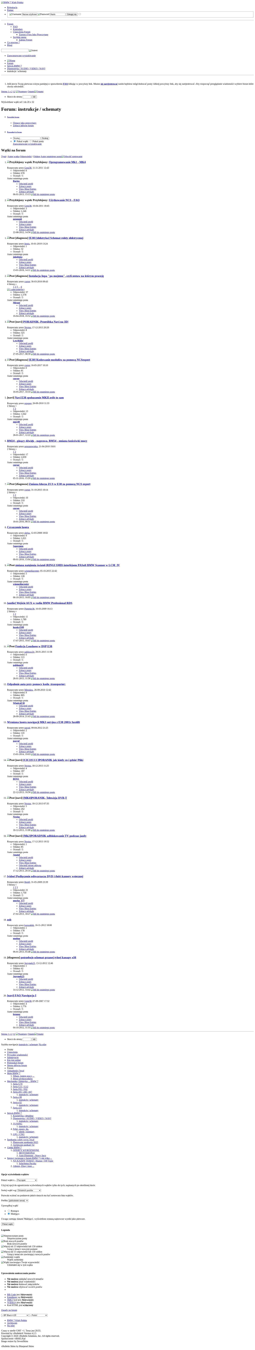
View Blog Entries (27, 189)
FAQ (15, 26)
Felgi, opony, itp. (21, 1129)
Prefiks (4, 1200)
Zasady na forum (9, 1310)
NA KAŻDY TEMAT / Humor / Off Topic (33, 1161)
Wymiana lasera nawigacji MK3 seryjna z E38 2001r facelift (43, 722)
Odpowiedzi (26, 156)
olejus (27, 533)
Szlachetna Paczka (27, 1163)
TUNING (17, 1123)
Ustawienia (12, 1052)
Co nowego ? (13, 42)
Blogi (9, 45)
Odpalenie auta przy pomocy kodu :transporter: (36, 684)
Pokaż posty (38, 141)
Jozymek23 (29, 963)
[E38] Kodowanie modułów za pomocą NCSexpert (59, 359)
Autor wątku (13, 156)
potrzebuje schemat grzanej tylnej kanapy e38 (48, 957)
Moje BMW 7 (13, 1073)
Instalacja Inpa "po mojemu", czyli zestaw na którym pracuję (66, 275)
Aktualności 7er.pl (15, 1070)
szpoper (27, 403)
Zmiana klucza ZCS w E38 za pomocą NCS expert (59, 484)
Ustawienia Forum (21, 32)
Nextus (27, 327)
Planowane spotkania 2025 (25, 1142)
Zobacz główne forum (23, 125)
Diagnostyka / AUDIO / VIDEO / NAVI (26, 68)
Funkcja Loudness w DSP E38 (33, 646)
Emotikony (12, 1297)
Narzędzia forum (13, 117)
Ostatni (31, 91)
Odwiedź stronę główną (30, 865)
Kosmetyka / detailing (23, 1116)
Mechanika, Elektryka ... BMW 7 (22, 1081)
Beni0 (27, 882)
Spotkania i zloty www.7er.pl (20, 1139)
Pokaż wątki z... (8, 1180)
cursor (27, 281)
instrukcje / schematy (28, 1094)
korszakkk (29, 925)
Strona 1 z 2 (6, 91)
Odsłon (36, 156)
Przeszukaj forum (15, 1063)
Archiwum (12, 1323)
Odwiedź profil (26, 183)
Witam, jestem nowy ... (23, 1076)
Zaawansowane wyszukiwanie (21, 55)
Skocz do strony (15, 96)
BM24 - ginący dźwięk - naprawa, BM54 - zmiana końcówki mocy (47, 440)
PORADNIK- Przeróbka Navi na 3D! (45, 321)
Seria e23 (17, 1108)
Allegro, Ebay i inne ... (23, 1166)
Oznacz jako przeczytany (24, 123)
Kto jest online (14, 1060)
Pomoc (10, 10)
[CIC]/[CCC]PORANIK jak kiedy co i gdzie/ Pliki (53, 760)
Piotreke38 (29, 608)
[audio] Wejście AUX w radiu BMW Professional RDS (39, 603)
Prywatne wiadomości (17, 1055)
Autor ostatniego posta (51, 156)
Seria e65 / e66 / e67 (22, 1092)
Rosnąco (14, 1211)
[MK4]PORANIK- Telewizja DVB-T (45, 797)
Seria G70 (17, 1084)
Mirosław (28, 690)
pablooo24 (29, 652)
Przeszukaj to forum (14, 132)
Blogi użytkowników (23, 1078)
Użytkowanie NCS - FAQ (64, 200)
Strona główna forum (17, 1065)
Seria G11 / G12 (20, 1086)
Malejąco (14, 1214)
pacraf (27, 727)
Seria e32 (17, 1102)
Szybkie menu (19, 37)
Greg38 (27, 168)
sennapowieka (31, 446)
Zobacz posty (25, 186)
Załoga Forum (25, 40)
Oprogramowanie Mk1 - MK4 (67, 162)
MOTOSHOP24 (27, 1153)
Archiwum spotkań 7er (23, 1145)
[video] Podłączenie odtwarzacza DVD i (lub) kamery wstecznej (45, 876)
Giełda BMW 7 (14, 1147)
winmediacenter (31, 571)
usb (9, 919)
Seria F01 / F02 (20, 1089)
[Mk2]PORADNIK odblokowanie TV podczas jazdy (54, 835)
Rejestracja (12, 7)
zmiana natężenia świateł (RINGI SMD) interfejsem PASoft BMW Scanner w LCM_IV (67, 565)
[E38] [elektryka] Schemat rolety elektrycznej (56, 237)
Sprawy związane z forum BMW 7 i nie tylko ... (29, 1158)
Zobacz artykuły (26, 191)
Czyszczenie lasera (18, 527)
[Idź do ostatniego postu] (43, 194)
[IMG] (10, 1300)
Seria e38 (17, 1097)
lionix (27, 243)
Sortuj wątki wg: (9, 1190)
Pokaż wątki (22, 141)
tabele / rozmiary (26, 1131)
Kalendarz (18, 29)
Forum (10, 24)
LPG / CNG (18, 1134)
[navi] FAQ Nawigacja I (21, 995)
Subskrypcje (13, 1057)
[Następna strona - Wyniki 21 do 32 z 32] (21, 91)
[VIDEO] (11, 1302)
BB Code (11, 1294)
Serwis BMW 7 (14, 66)
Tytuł (3, 156)
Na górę (42, 1044)
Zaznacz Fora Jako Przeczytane (33, 34)
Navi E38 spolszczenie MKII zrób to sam (39, 397)
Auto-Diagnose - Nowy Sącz (32, 1155)
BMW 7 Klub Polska (17, 1320)
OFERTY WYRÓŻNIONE (26, 1150)
